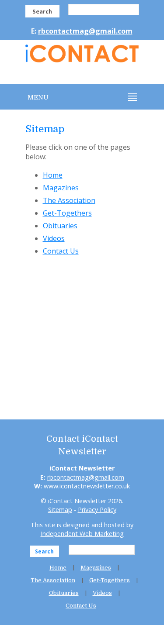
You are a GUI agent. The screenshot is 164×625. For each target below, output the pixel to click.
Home (53, 175)
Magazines (61, 187)
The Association (69, 200)
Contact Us (61, 251)
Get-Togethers (67, 213)
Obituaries (60, 225)
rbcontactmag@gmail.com (85, 31)
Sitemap (60, 509)
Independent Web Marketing (82, 533)
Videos (54, 238)
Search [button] (42, 11)
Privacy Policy (97, 509)
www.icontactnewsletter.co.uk (87, 486)
